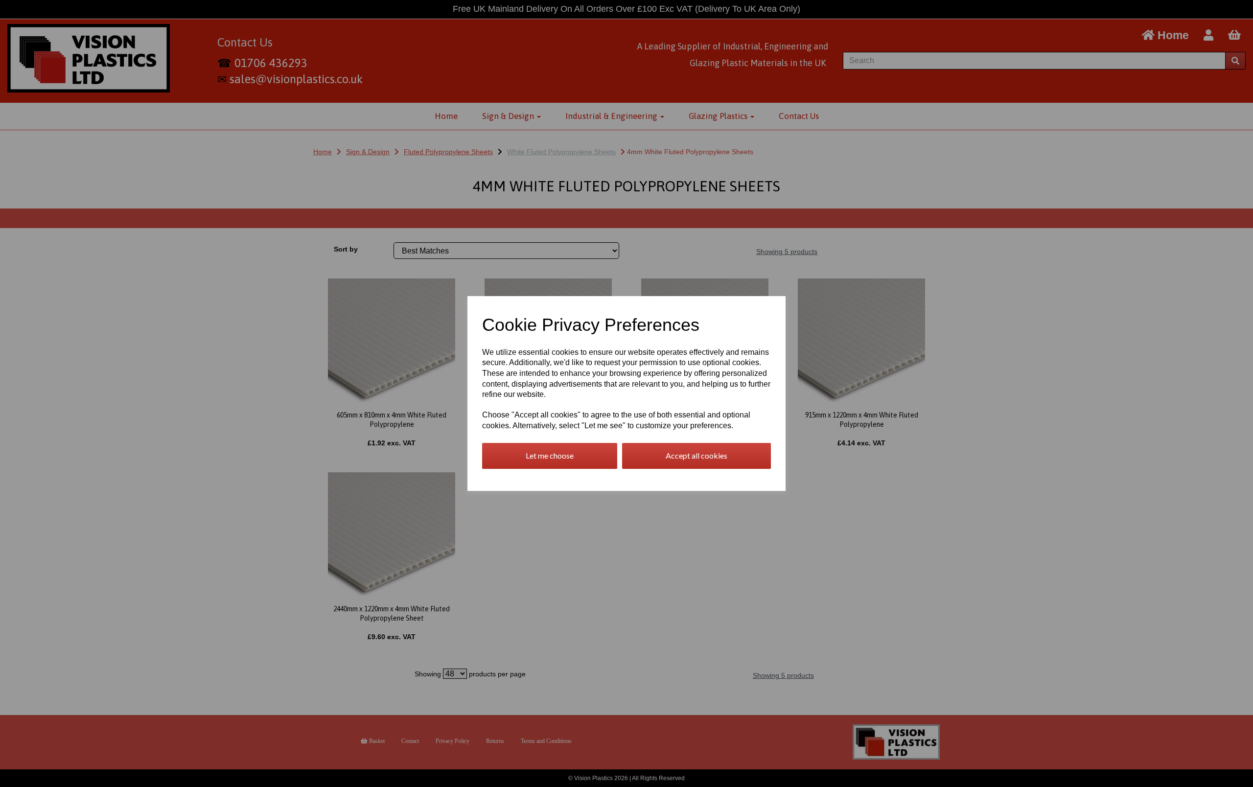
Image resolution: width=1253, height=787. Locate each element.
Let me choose (550, 455)
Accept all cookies (696, 455)
